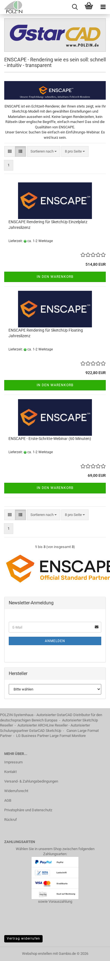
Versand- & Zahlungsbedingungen (31, 781)
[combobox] (43, 151)
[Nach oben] (94, 952)
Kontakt (10, 772)
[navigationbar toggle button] (103, 7)
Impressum (13, 762)
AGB (7, 800)
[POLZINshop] (11, 7)
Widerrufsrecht (16, 791)
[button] (9, 151)
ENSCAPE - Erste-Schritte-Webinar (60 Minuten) (49, 438)
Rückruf (10, 819)
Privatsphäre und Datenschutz (28, 810)
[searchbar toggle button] (75, 7)
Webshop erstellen (37, 953)
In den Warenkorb (55, 277)
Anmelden (55, 641)
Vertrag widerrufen (23, 938)
